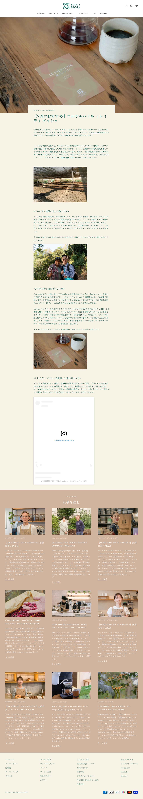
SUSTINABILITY (68, 13)
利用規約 (80, 784)
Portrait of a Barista (15, 538)
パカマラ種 (95, 132)
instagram (125, 767)
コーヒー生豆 (45, 771)
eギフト (43, 780)
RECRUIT (103, 13)
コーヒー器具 (45, 759)
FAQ (93, 13)
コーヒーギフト (11, 763)
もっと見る (10, 579)
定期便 (8, 767)
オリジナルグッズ (47, 763)
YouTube (124, 771)
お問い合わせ (82, 767)
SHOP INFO (53, 13)
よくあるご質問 (83, 759)
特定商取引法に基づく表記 (88, 780)
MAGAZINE (83, 13)
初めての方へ (45, 776)
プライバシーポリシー (86, 776)
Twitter (124, 776)
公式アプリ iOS (127, 759)
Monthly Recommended (44, 110)
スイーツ (43, 767)
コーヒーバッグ (11, 771)
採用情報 (80, 771)
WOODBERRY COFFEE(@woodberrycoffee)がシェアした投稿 (64, 481)
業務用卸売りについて (86, 763)
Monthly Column (59, 538)
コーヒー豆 (9, 759)
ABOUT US (40, 13)
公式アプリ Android (129, 763)
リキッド (9, 776)
